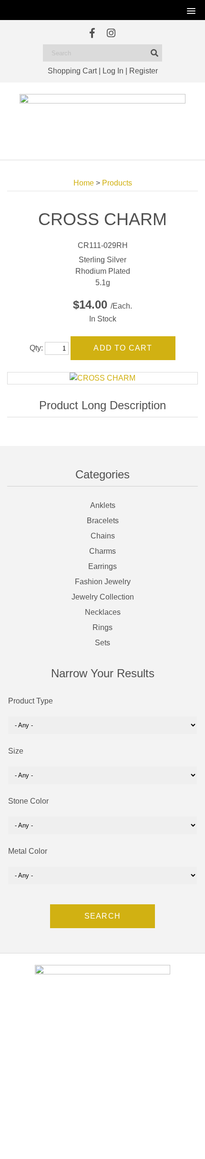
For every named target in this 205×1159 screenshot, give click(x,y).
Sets (102, 643)
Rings (102, 627)
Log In (112, 71)
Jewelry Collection (103, 597)
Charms (102, 551)
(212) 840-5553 (108, 1086)
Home (83, 183)
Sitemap (145, 1142)
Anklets (102, 505)
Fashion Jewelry (103, 582)
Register (143, 71)
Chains (103, 536)
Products (117, 183)
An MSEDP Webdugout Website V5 (90, 1142)
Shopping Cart (72, 71)
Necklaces (103, 612)
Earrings (102, 566)
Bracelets (103, 521)
